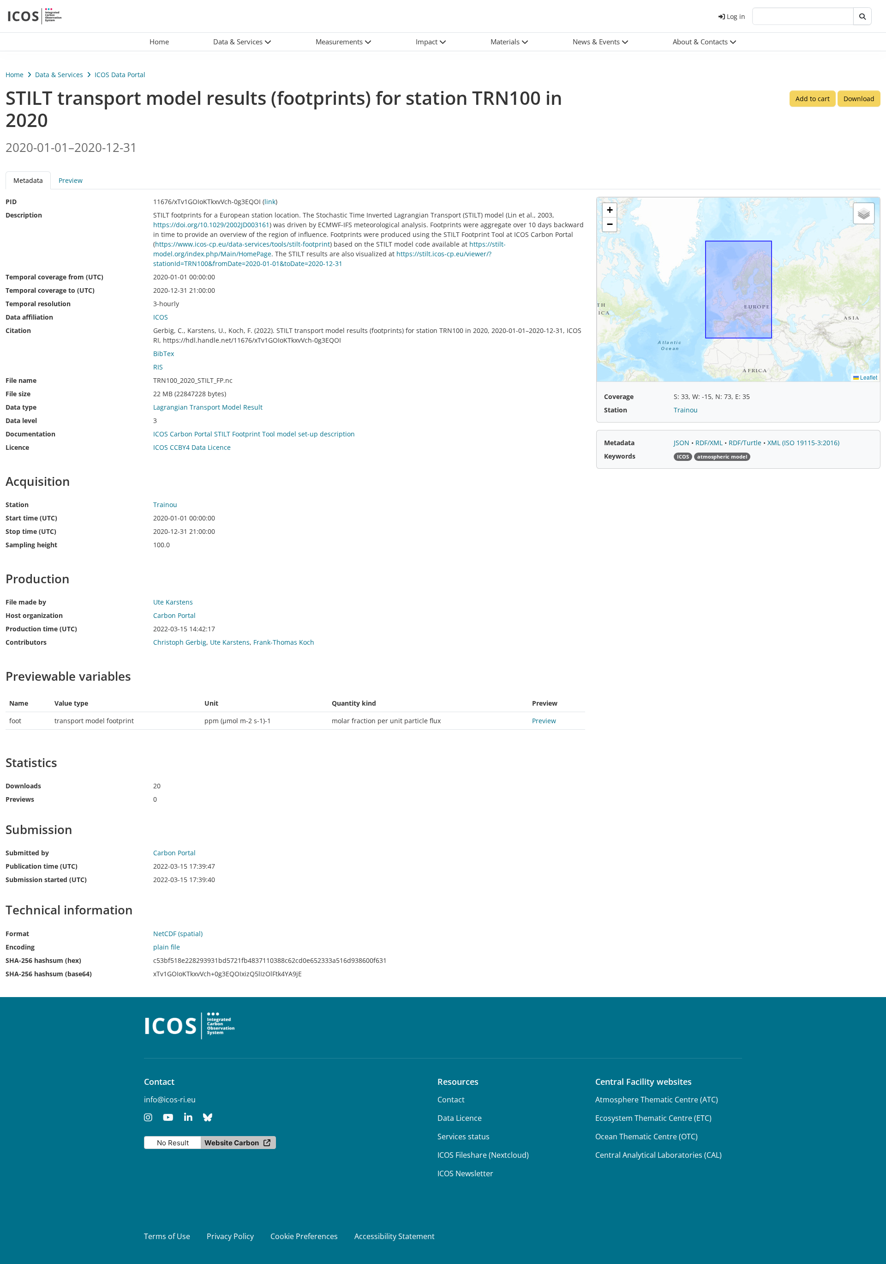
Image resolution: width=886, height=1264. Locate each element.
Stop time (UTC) (31, 531)
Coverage (619, 396)
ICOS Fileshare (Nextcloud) (483, 1155)
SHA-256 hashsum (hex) (43, 960)
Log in (736, 16)
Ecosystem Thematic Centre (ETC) (653, 1118)
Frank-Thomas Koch (283, 642)
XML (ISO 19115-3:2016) (803, 442)
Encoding (20, 947)
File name (21, 380)
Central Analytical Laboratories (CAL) (658, 1155)
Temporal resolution (38, 303)
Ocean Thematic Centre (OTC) (646, 1136)
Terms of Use (167, 1236)
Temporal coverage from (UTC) (54, 276)
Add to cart (813, 98)
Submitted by (27, 852)
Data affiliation (29, 317)
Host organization (34, 615)
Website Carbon (231, 1142)
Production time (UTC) (41, 628)
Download (859, 98)
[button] (242, 42)
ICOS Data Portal (120, 74)
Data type (21, 407)
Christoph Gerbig (179, 642)
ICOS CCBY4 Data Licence (192, 447)
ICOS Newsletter (465, 1173)
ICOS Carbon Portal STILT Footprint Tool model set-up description (254, 433)
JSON (682, 442)
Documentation (30, 433)
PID (11, 201)
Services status (463, 1136)
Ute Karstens (230, 642)
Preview (71, 180)
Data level (21, 420)
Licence (17, 447)
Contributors (26, 642)
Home (15, 74)
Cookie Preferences (304, 1236)
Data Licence (459, 1118)
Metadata (619, 442)
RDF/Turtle (746, 442)
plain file (166, 947)
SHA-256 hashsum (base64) (49, 973)
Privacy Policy (230, 1236)
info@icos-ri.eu (170, 1100)
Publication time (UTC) (42, 866)
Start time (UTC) (31, 518)
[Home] (34, 16)
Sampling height (31, 544)
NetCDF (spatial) (178, 933)
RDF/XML (709, 442)
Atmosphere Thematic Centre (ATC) (656, 1100)
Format (17, 933)
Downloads (23, 785)
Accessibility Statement (394, 1236)
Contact (451, 1100)
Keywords (619, 456)
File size (18, 393)
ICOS (160, 317)
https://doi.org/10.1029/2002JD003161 (211, 224)
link (269, 201)
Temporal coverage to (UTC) (50, 290)
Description (24, 215)
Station (17, 504)
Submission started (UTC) (46, 879)
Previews (20, 799)
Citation (18, 330)
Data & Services (59, 74)
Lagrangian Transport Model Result (208, 407)
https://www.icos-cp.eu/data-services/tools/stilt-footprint (242, 244)
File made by (26, 602)
